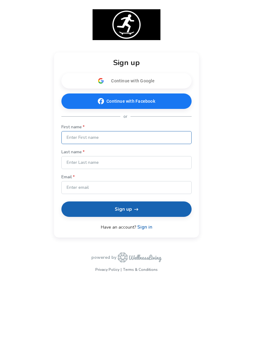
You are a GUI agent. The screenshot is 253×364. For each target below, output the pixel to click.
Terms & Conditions (140, 269)
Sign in (144, 227)
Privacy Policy (107, 269)
